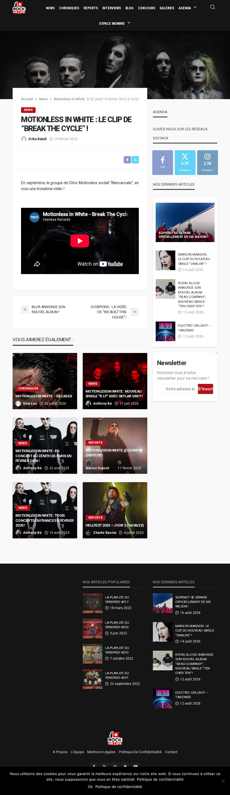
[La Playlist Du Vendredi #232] (92, 654)
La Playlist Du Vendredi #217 (117, 599)
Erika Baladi (38, 139)
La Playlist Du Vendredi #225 (117, 625)
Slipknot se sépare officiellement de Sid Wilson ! (183, 235)
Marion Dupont (97, 468)
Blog (129, 8)
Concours (146, 8)
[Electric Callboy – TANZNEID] (165, 331)
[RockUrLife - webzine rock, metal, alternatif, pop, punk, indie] (19, 7)
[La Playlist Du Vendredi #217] (92, 603)
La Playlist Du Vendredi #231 (117, 675)
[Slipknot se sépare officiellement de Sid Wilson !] (185, 222)
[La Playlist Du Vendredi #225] (92, 628)
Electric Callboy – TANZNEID (194, 328)
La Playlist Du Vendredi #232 (117, 650)
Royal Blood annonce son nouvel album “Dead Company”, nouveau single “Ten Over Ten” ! (192, 294)
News (50, 8)
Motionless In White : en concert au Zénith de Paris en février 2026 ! (43, 455)
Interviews (111, 8)
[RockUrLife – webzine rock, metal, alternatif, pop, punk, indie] (115, 738)
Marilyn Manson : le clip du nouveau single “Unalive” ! (194, 259)
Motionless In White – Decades (43, 396)
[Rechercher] (212, 7)
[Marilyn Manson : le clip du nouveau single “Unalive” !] (165, 260)
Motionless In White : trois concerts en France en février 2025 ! (44, 520)
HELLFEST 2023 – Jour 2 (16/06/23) (115, 525)
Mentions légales (101, 752)
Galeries (167, 8)
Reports (91, 8)
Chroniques (69, 8)
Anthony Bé (102, 404)
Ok (90, 786)
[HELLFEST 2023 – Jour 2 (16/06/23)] (115, 510)
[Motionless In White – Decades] (45, 381)
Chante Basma (104, 533)
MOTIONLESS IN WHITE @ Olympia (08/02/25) (114, 452)
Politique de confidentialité (140, 752)
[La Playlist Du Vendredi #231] (92, 679)
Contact (171, 752)
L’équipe (77, 752)
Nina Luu (30, 404)
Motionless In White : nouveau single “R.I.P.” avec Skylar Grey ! (114, 393)
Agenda (185, 8)
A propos (60, 752)
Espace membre (112, 24)
